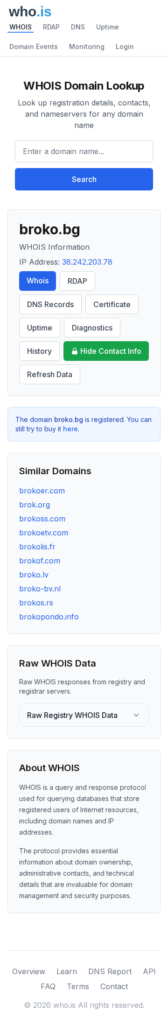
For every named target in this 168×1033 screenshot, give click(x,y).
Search (84, 179)
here (70, 429)
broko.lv (34, 574)
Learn (66, 971)
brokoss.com (42, 518)
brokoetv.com (43, 532)
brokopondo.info (49, 616)
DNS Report (110, 971)
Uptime (107, 27)
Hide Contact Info (110, 351)
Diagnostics (92, 327)
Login (125, 46)
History (39, 351)
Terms (78, 986)
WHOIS (20, 27)
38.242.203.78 (87, 262)
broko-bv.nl (40, 588)
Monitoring (87, 46)
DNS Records (50, 304)
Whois (38, 280)
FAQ (48, 986)
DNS (78, 27)
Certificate (112, 304)
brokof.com (39, 560)
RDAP (51, 27)
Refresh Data (49, 374)
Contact (114, 986)
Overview (28, 971)
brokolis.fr (37, 546)
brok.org (34, 504)
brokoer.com (42, 490)
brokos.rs (36, 602)
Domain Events (33, 46)
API (149, 971)
